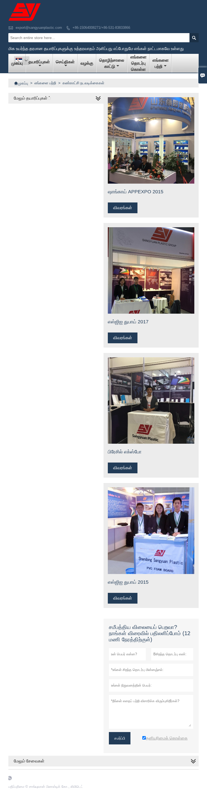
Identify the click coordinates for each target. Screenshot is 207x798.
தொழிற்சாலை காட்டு (111, 63)
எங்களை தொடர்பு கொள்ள (138, 63)
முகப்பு (21, 83)
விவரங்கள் (122, 207)
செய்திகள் (65, 62)
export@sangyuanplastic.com (39, 28)
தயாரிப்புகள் (39, 62)
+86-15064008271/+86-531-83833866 (101, 28)
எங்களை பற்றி (161, 63)
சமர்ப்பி (119, 738)
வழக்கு (87, 63)
